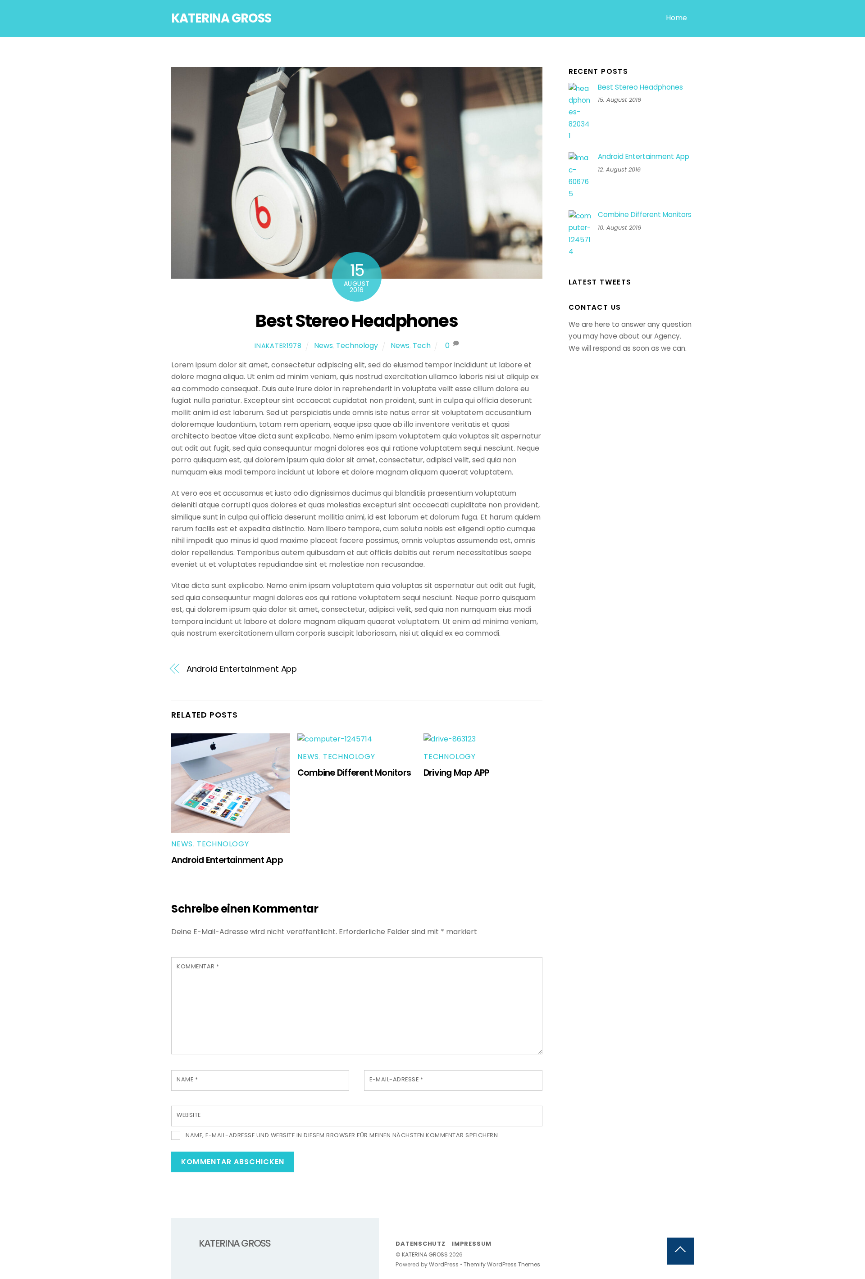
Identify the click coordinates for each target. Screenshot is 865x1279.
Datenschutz (421, 1243)
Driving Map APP (456, 773)
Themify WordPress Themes (502, 1264)
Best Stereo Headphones (356, 321)
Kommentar (198, 966)
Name (187, 1079)
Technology (357, 345)
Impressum (472, 1243)
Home (676, 18)
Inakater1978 (278, 345)
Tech (422, 345)
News (323, 345)
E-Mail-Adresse (396, 1079)
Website (189, 1115)
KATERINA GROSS (425, 1254)
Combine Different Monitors (354, 773)
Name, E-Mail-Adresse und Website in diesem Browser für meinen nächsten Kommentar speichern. (343, 1135)
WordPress (444, 1264)
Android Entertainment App (242, 668)
